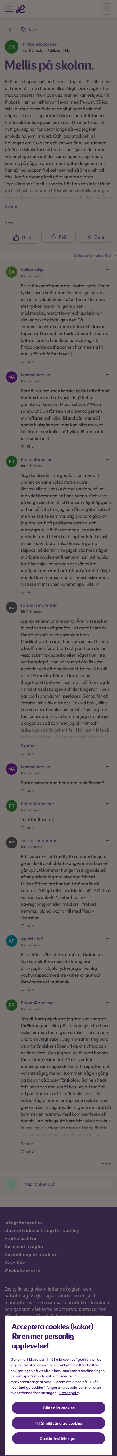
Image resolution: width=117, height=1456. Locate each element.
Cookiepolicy (69, 1392)
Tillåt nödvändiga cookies (58, 1423)
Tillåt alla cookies (59, 1408)
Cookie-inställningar (59, 1438)
